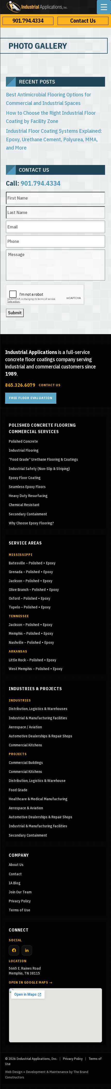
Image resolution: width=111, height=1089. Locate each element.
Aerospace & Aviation (26, 808)
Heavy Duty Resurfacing (28, 495)
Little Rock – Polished (26, 660)
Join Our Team (20, 892)
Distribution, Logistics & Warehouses (38, 708)
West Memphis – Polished (29, 668)
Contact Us (83, 20)
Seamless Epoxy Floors (27, 486)
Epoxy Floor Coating (25, 477)
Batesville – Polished (25, 563)
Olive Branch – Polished (27, 589)
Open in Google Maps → (31, 982)
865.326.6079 (20, 385)
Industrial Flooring (23, 450)
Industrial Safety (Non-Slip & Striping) (39, 468)
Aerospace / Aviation (25, 727)
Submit (15, 313)
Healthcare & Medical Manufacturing (38, 799)
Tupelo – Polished (23, 607)
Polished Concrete (23, 441)
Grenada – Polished (24, 572)
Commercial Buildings (26, 762)
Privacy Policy (20, 901)
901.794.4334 (27, 20)
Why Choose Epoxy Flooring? (31, 523)
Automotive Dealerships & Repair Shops (40, 736)
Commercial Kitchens (25, 745)
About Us (16, 864)
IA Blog (14, 883)
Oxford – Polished (23, 598)
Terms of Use (19, 910)
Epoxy (51, 563)
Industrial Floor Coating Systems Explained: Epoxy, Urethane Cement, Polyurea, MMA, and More (54, 139)
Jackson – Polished (24, 581)
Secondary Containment (28, 514)
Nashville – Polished (25, 642)
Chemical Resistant (24, 504)
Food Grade (18, 790)
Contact (15, 874)
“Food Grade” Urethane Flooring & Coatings (43, 459)
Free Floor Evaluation (30, 398)
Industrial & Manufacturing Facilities (38, 718)
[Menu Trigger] (104, 7)
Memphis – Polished (24, 633)
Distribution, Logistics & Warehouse (37, 780)
